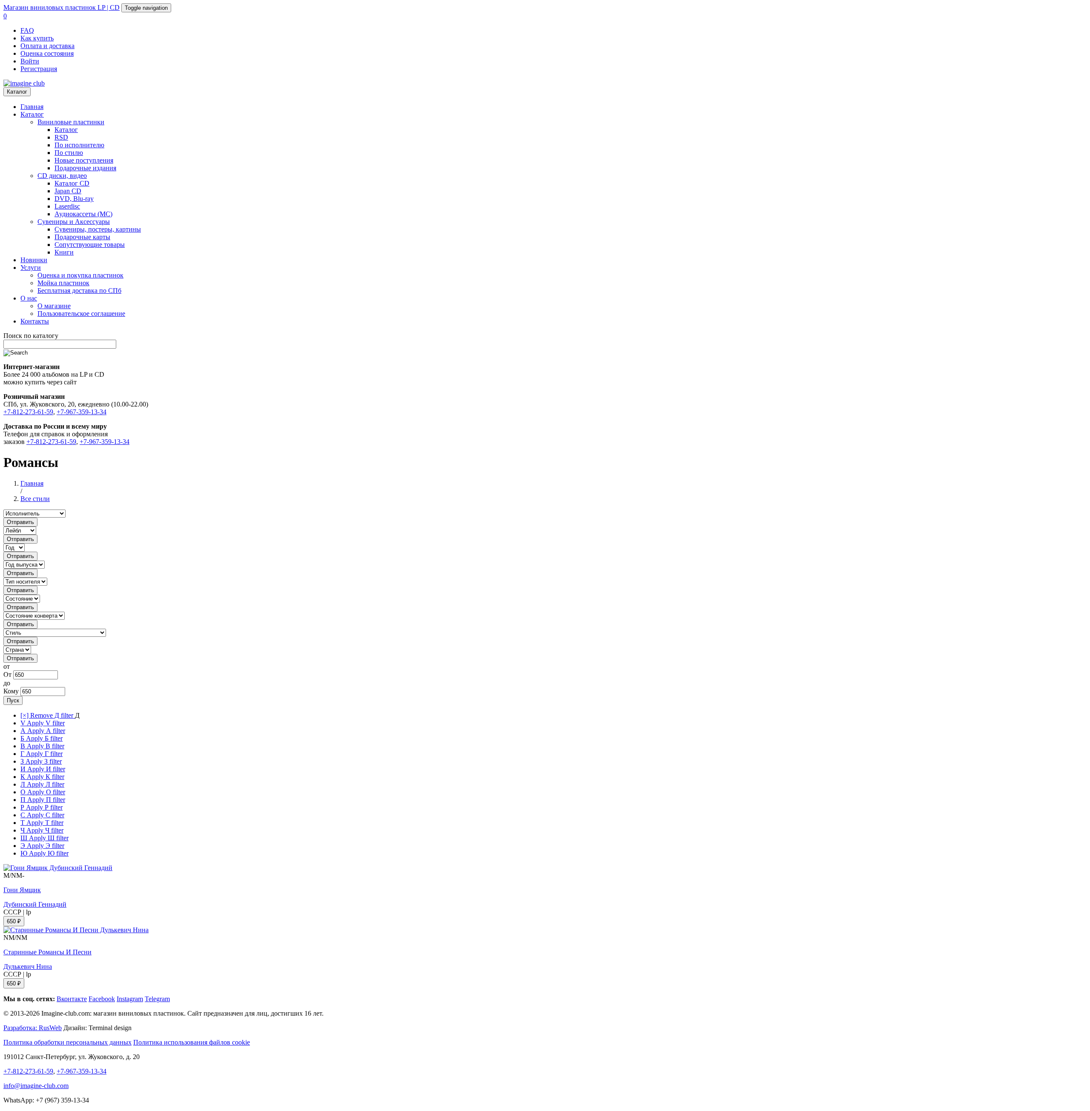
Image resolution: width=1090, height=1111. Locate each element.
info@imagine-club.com (36, 1085)
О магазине (54, 305)
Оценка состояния (47, 53)
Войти (29, 61)
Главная (31, 106)
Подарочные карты (82, 237)
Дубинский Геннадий (34, 904)
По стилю (68, 152)
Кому (11, 691)
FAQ (27, 30)
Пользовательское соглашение (81, 313)
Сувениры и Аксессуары (73, 221)
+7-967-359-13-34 (81, 411)
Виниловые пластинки (70, 122)
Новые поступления (83, 160)
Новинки (33, 259)
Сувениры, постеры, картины (97, 229)
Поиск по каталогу (30, 335)
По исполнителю (79, 145)
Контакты (34, 321)
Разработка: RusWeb (32, 1027)
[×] (47, 715)
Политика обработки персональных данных (67, 1042)
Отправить (20, 522)
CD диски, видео (62, 175)
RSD (61, 137)
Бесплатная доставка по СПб (79, 290)
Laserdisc (67, 206)
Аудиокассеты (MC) (83, 214)
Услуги (30, 267)
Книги (64, 252)
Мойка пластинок (63, 282)
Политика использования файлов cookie (191, 1042)
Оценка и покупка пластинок (80, 275)
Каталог (17, 92)
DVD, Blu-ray (74, 198)
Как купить (37, 38)
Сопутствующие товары (89, 244)
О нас (28, 298)
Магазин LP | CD (61, 7)
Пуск (13, 700)
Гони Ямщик (22, 889)
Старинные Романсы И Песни (47, 952)
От (7, 674)
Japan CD (67, 191)
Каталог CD (71, 183)
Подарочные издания (85, 168)
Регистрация (38, 68)
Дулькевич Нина (27, 966)
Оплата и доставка (47, 45)
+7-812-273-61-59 (28, 411)
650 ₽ (14, 921)
